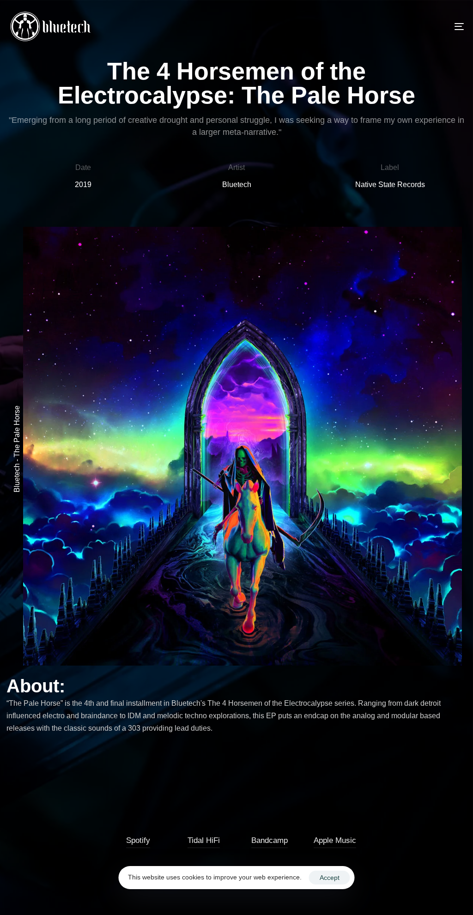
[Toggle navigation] (388, 26)
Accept (330, 877)
